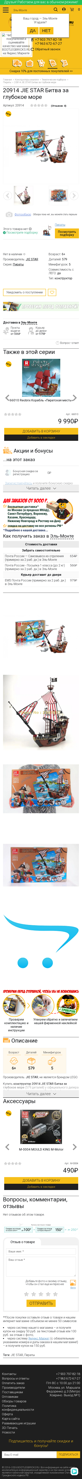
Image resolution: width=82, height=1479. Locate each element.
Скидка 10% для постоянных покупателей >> (41, 71)
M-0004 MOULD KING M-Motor (41, 1149)
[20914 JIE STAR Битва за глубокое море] (41, 147)
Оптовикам (10, 1397)
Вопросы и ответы (15, 1378)
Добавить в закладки (41, 437)
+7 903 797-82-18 (48, 40)
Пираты (7, 82)
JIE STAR (32, 259)
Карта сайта (11, 1419)
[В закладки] (52, 292)
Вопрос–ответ (69, 342)
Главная (7, 79)
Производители (13, 1387)
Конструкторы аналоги (27, 79)
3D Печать (10, 1428)
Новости (8, 1432)
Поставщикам (12, 1392)
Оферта (7, 1414)
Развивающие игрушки (19, 1423)
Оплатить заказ (13, 1383)
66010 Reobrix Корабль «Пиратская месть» (41, 400)
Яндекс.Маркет (39, 1338)
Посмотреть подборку (67, 233)
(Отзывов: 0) (58, 106)
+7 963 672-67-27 (48, 44)
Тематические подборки (54, 79)
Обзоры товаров (14, 1401)
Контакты (9, 1374)
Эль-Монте (29, 322)
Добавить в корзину (41, 431)
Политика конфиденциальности (18, 1407)
